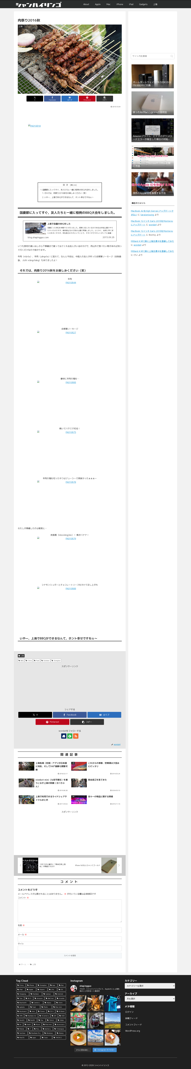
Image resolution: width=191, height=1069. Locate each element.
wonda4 (153, 224)
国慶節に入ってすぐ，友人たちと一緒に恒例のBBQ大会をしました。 (70, 189)
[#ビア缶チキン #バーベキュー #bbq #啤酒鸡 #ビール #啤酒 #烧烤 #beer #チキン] (95, 1003)
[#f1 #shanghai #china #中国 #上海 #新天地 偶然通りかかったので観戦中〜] (78, 1020)
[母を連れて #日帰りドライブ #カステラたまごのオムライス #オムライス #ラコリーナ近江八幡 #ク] (78, 1038)
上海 (22, 656)
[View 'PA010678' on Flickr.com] (70, 502)
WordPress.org (132, 1030)
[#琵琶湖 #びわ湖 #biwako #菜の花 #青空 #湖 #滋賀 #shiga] (113, 1020)
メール (22, 934)
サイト (21, 943)
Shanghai (57, 660)
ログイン (129, 1011)
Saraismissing (147, 214)
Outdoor (46, 660)
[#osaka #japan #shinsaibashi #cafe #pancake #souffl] (113, 1038)
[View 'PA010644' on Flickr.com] (70, 302)
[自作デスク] (78, 1003)
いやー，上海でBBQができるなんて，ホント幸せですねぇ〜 (69, 197)
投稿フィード (131, 1018)
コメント (23, 897)
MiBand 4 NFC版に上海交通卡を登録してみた (152, 241)
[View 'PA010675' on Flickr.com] (70, 452)
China (30, 660)
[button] (104, 99)
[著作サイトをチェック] (63, 736)
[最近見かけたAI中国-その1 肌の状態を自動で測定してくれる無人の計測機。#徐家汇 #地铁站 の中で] (113, 1003)
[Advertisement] (70, 115)
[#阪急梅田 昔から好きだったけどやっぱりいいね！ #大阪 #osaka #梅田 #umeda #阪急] (95, 1020)
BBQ (22, 660)
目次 (66, 184)
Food (37, 660)
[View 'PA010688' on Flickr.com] (70, 608)
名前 (21, 925)
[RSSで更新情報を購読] (75, 736)
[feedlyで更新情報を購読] (69, 736)
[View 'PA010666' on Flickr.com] (70, 402)
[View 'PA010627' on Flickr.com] (70, 352)
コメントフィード (133, 1024)
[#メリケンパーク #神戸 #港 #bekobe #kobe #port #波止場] (95, 1038)
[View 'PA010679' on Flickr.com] (70, 558)
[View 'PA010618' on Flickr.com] (70, 152)
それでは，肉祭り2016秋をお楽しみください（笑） (65, 193)
